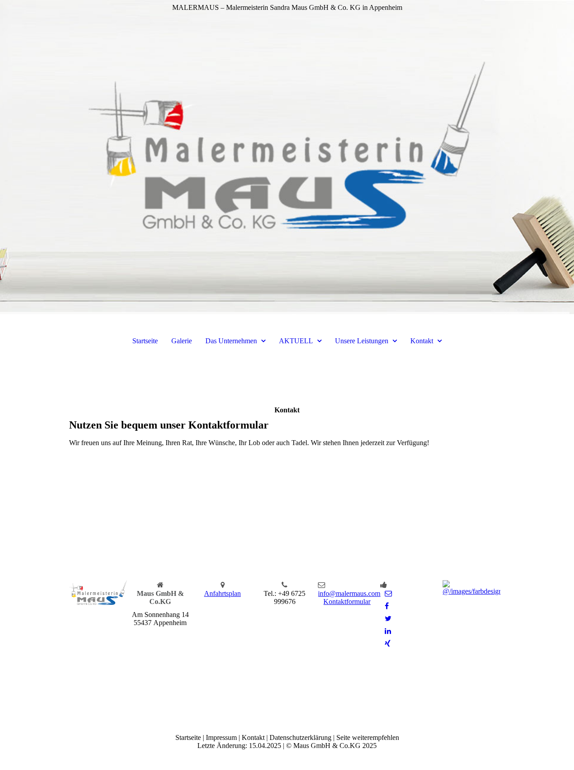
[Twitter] (388, 618)
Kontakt (421, 341)
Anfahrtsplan (222, 593)
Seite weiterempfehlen (367, 737)
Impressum (221, 737)
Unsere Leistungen (361, 341)
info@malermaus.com (349, 593)
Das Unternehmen (231, 341)
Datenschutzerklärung (300, 737)
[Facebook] (387, 606)
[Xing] (388, 644)
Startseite (145, 341)
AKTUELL (296, 341)
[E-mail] (388, 593)
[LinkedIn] (388, 631)
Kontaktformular (346, 601)
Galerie (181, 341)
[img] (287, 157)
